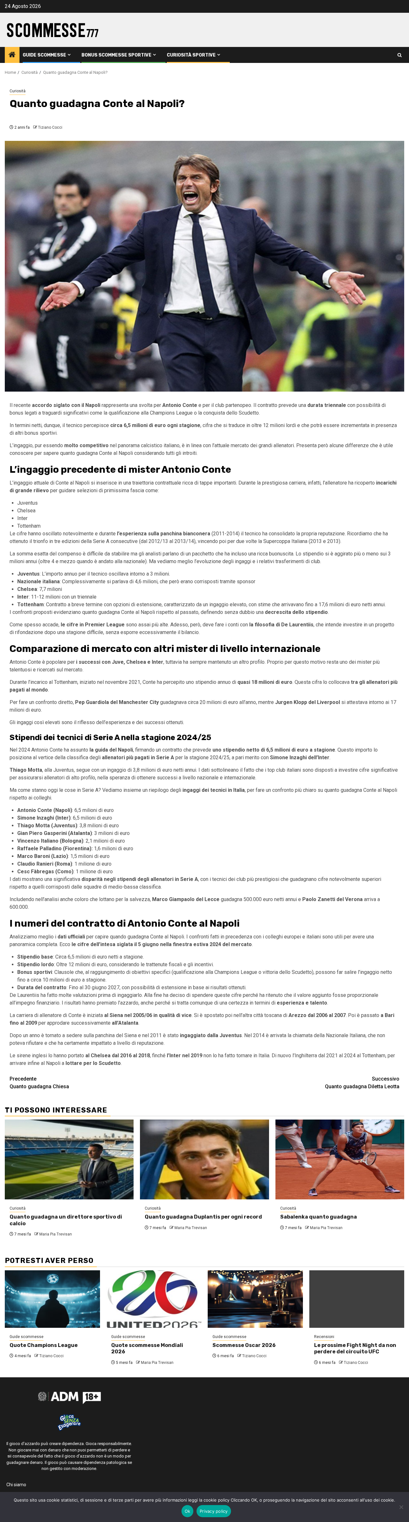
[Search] (400, 55)
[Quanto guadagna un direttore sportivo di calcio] (69, 1159)
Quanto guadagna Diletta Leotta (362, 1083)
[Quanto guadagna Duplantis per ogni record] (204, 1159)
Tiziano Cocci (50, 127)
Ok (187, 1511)
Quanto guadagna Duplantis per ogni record (203, 1217)
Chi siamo (16, 1484)
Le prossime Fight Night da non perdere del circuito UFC (355, 1348)
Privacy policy (214, 1511)
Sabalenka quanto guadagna (318, 1217)
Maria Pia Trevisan (55, 1234)
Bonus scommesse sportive (116, 55)
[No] (401, 1507)
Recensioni (324, 1337)
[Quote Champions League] (52, 1299)
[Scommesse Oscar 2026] (255, 1299)
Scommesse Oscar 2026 (244, 1345)
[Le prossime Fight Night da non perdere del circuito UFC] (357, 1299)
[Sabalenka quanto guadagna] (339, 1159)
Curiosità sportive (191, 55)
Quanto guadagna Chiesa (39, 1083)
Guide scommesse (44, 55)
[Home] (12, 55)
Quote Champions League (44, 1345)
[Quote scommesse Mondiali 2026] (154, 1299)
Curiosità (18, 91)
